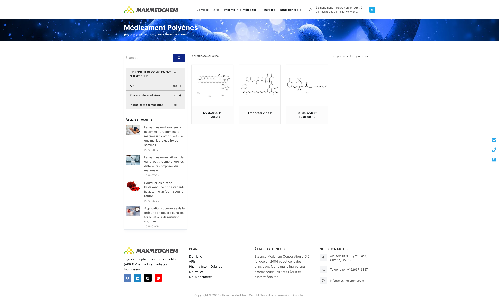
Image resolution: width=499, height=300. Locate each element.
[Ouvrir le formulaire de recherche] (310, 9)
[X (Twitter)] (148, 278)
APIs (192, 261)
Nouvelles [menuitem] (268, 10)
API (156, 85)
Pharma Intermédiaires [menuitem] (240, 10)
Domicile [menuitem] (202, 10)
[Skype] (372, 10)
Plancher (298, 295)
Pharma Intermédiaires (156, 95)
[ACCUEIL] (125, 35)
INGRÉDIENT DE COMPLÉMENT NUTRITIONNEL (153, 74)
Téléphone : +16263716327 (349, 269)
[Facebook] (127, 278)
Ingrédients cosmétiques (153, 104)
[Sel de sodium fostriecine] (307, 85)
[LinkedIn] (138, 278)
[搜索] (179, 58)
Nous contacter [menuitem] (291, 10)
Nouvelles (196, 272)
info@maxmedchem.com (347, 280)
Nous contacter (200, 277)
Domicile (195, 256)
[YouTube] (158, 278)
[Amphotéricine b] (259, 85)
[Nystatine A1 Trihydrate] (212, 85)
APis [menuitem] (216, 10)
